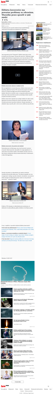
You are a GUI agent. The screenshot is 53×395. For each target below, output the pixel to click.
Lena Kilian (7, 26)
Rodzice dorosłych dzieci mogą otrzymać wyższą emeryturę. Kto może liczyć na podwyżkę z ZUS (45, 93)
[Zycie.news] (5, 2)
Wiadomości (12, 4)
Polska (18, 4)
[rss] (48, 1)
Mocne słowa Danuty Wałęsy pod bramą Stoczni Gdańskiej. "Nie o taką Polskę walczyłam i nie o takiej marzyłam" (18, 229)
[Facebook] (3, 20)
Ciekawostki (30, 4)
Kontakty (22, 391)
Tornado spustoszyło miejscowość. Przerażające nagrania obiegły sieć (45, 61)
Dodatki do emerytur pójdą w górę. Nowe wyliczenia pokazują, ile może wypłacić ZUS (45, 108)
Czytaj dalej (18, 381)
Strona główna (4, 4)
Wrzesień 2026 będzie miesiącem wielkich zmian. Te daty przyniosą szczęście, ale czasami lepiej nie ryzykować (45, 113)
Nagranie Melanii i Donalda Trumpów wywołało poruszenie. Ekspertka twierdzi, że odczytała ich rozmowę (45, 84)
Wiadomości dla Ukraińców (41, 4)
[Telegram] (5, 20)
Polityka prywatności (29, 391)
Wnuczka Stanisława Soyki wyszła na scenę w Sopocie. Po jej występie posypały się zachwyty (45, 78)
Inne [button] (50, 4)
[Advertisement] (18, 112)
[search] (51, 2)
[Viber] (7, 20)
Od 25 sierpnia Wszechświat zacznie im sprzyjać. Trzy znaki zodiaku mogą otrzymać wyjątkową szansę (45, 103)
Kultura (23, 4)
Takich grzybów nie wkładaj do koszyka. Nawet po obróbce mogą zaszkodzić (45, 88)
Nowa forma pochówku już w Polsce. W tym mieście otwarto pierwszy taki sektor (44, 46)
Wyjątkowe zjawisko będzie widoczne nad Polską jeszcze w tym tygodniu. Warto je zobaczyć (45, 50)
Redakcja (46, 389)
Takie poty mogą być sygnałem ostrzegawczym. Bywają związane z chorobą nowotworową (45, 118)
